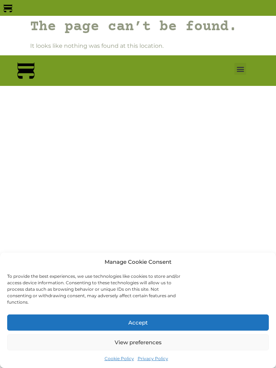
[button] (240, 69)
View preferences (138, 342)
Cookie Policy (119, 358)
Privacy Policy (153, 358)
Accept (138, 322)
